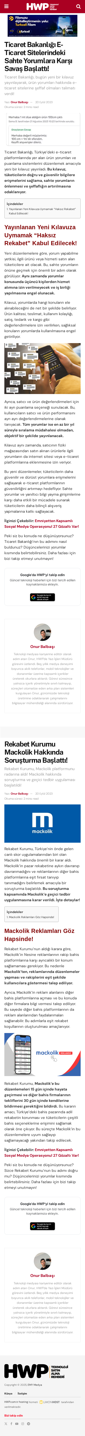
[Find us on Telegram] (28, 1423)
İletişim (22, 1393)
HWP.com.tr (11, 1402)
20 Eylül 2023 (44, 102)
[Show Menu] (6, 6)
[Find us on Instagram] (22, 1423)
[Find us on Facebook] (11, 1423)
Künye (8, 1393)
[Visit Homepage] (42, 6)
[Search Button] (78, 6)
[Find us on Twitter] (5, 1423)
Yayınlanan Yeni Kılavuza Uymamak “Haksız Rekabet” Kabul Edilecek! (42, 211)
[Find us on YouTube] (16, 1423)
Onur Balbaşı (19, 102)
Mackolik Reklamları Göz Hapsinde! (31, 917)
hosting (23, 1402)
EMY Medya (35, 1385)
